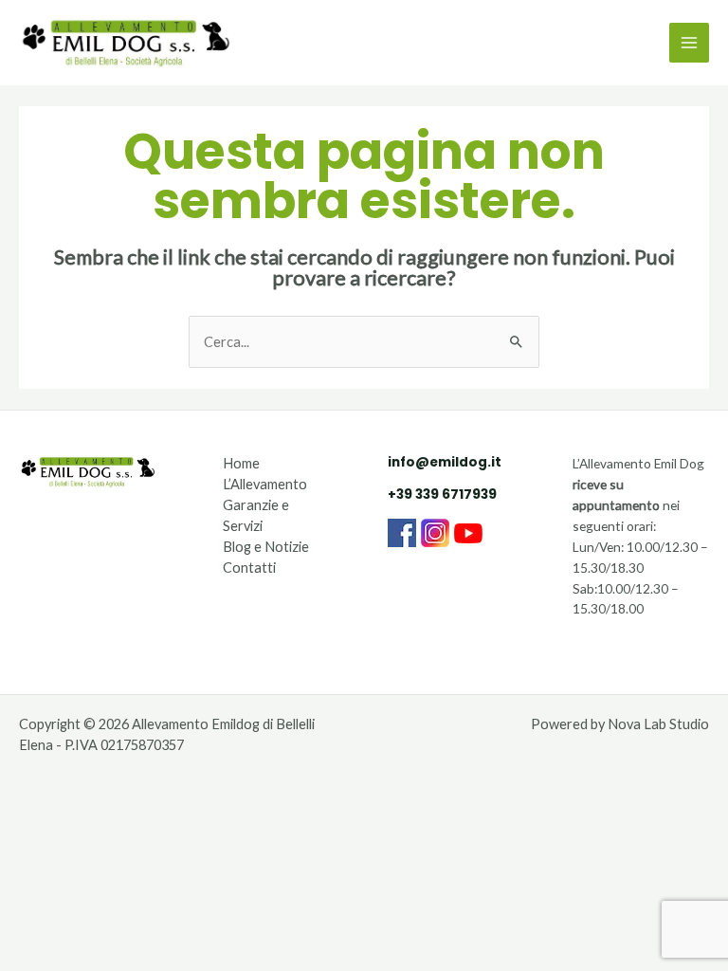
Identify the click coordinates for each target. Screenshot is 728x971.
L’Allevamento (265, 484)
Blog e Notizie (266, 547)
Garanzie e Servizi (256, 515)
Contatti (249, 567)
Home (241, 463)
